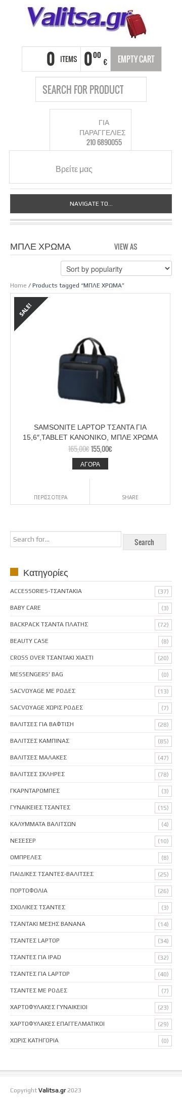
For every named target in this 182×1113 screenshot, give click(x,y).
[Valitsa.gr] (91, 22)
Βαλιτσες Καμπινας (39, 740)
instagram (120, 168)
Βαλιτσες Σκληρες (37, 774)
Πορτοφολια (29, 890)
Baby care (25, 607)
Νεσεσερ (23, 840)
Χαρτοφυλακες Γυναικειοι (48, 1007)
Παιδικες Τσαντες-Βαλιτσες (52, 873)
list (165, 246)
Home (18, 285)
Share (130, 497)
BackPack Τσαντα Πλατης (49, 624)
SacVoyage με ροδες (42, 690)
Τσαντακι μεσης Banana (47, 923)
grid (148, 246)
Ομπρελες (25, 857)
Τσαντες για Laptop (40, 973)
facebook (108, 168)
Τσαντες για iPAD (35, 957)
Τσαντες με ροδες (38, 990)
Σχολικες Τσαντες (37, 907)
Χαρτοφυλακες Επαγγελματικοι (57, 1023)
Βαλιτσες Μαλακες (38, 757)
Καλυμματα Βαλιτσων (43, 824)
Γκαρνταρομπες (35, 790)
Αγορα (90, 463)
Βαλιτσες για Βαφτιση (42, 724)
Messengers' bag (36, 674)
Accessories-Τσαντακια (46, 591)
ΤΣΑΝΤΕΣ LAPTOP (35, 940)
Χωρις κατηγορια (34, 1040)
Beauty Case (29, 641)
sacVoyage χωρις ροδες (46, 707)
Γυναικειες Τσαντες (40, 807)
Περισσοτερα (50, 497)
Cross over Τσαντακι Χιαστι (52, 657)
